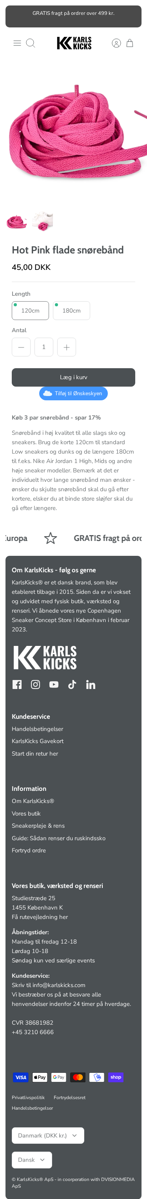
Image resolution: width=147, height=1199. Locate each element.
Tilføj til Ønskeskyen (78, 394)
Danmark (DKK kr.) (42, 1135)
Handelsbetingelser (37, 729)
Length (21, 294)
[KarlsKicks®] (73, 43)
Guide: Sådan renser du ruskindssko (58, 838)
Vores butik (26, 813)
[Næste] (131, 16)
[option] (73, 132)
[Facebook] (17, 684)
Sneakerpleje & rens (38, 826)
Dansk (26, 1160)
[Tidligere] (16, 16)
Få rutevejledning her (40, 917)
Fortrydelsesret (69, 1097)
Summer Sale (37, 16)
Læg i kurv (73, 378)
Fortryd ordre (29, 850)
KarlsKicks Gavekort (38, 741)
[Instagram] (35, 684)
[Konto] (112, 43)
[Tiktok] (72, 684)
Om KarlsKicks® (33, 801)
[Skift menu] (17, 43)
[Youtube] (54, 684)
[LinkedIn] (91, 684)
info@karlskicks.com (59, 985)
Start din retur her (35, 754)
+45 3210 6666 (33, 1032)
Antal (19, 331)
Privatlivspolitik (28, 1097)
